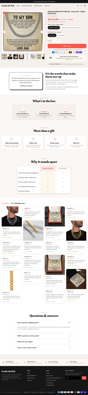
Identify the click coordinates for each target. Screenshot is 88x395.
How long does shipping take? (28, 322)
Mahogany (62, 35)
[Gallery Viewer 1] (4, 56)
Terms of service (42, 392)
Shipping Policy (50, 385)
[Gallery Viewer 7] (38, 56)
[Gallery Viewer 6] (33, 56)
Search (48, 373)
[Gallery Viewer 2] (10, 56)
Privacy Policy (49, 382)
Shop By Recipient (27, 5)
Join (84, 378)
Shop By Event (38, 5)
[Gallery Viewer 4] (21, 56)
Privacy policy (34, 392)
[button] (84, 5)
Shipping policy (51, 392)
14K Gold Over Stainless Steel (71, 27)
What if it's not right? (25, 342)
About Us (47, 5)
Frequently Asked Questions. (53, 378)
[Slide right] (41, 31)
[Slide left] (4, 31)
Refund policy (49, 375)
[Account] (81, 5)
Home (18, 5)
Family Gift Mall (8, 6)
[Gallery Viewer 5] (27, 56)
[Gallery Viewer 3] (15, 56)
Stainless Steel (53, 27)
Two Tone (52, 35)
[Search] (77, 5)
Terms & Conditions (51, 380)
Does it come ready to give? (27, 347)
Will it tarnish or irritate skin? (28, 336)
